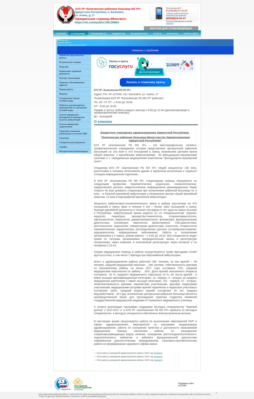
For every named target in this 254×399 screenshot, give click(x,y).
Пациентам (118, 34)
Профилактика (139, 34)
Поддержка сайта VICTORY (186, 384)
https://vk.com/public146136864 (97, 22)
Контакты (172, 34)
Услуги (157, 34)
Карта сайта (191, 34)
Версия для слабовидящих (171, 28)
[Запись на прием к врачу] (114, 58)
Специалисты (98, 34)
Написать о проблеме (145, 50)
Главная (61, 34)
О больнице (78, 34)
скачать (158, 353)
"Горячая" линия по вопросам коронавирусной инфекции (177, 14)
